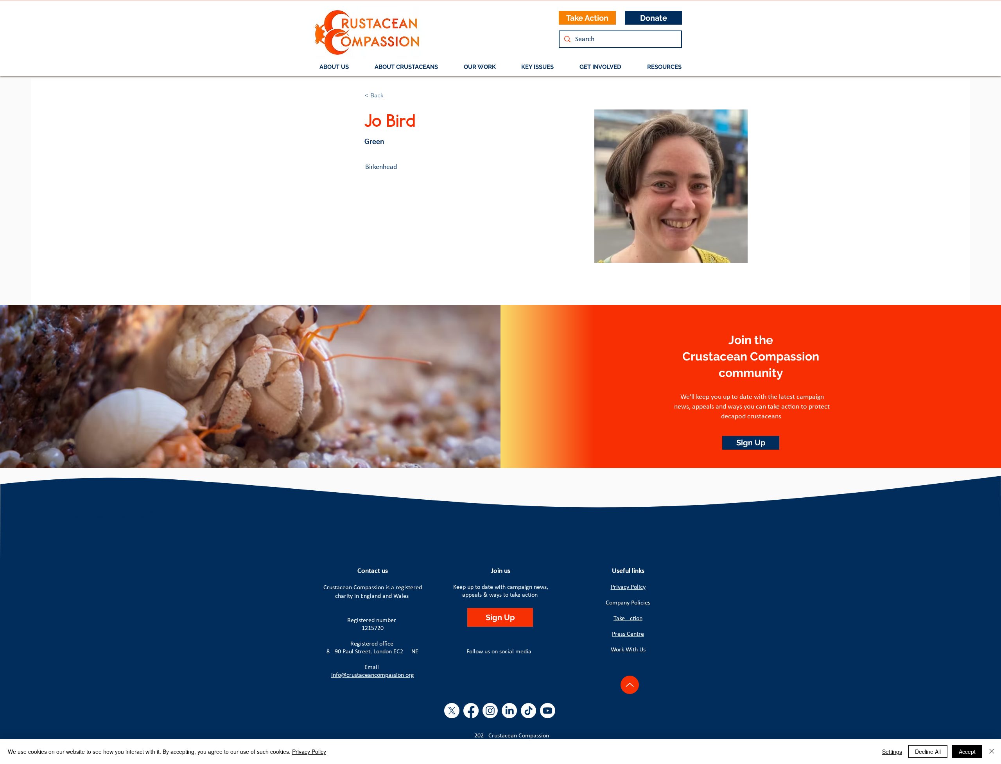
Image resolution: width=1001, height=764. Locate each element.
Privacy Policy (628, 587)
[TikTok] (528, 710)
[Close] (991, 751)
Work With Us (628, 650)
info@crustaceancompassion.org (372, 675)
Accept (967, 751)
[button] (406, 66)
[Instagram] (490, 710)
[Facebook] (471, 710)
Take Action (628, 618)
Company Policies (628, 603)
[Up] (630, 685)
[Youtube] (547, 710)
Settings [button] (892, 751)
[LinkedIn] (509, 710)
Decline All (928, 751)
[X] (451, 710)
